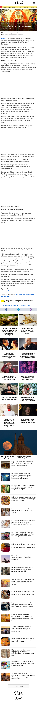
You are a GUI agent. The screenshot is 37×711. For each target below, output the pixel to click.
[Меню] (34, 2)
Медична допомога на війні (12, 7)
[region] (14, 84)
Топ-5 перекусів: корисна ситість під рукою (16, 305)
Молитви (4, 38)
